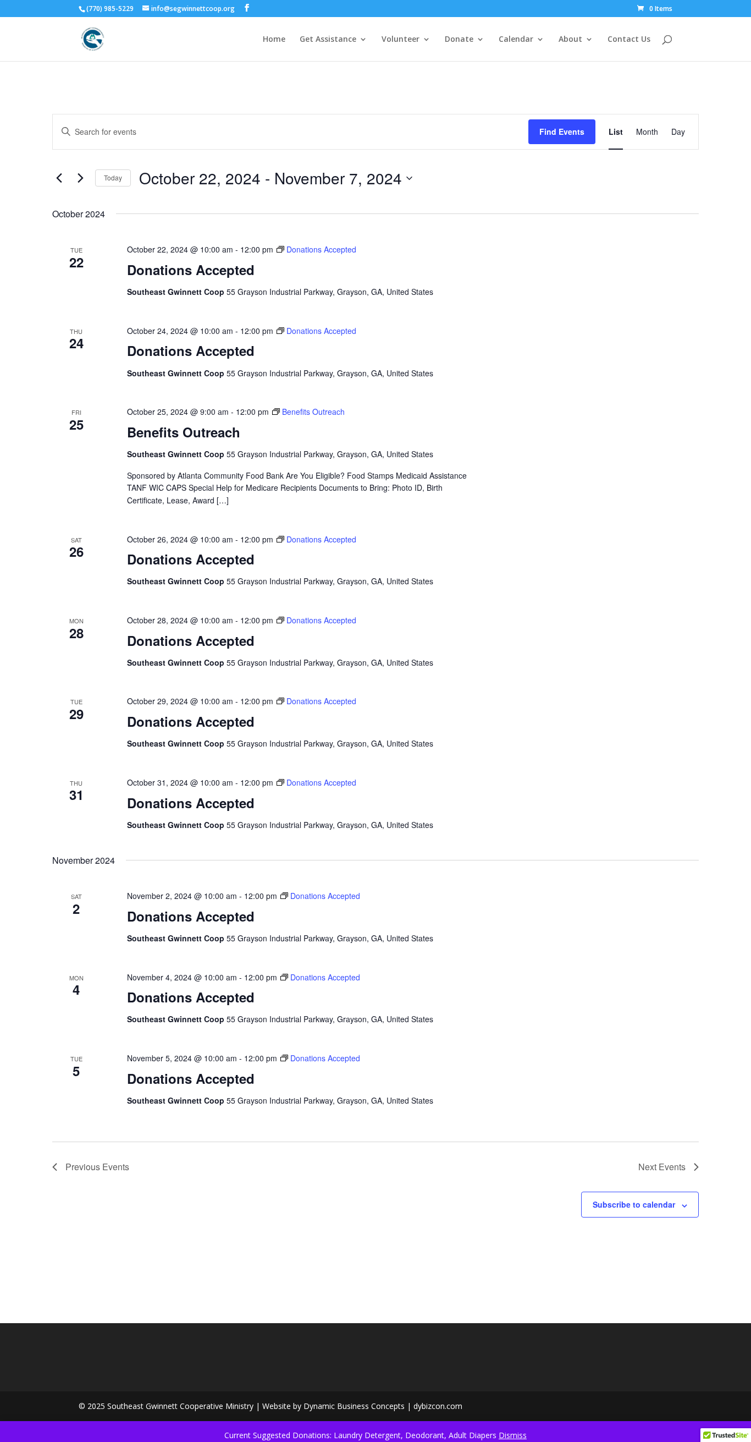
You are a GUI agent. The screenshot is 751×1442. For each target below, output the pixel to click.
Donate (459, 39)
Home (274, 39)
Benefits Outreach (183, 432)
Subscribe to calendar (634, 1204)
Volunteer (400, 39)
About (570, 39)
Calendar (516, 39)
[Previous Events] (58, 178)
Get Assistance (328, 39)
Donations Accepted (191, 269)
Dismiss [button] (513, 1435)
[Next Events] (80, 178)
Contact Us (629, 39)
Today (113, 177)
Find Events (561, 131)
